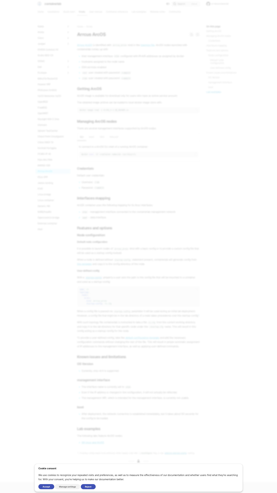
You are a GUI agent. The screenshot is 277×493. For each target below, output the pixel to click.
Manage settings (67, 486)
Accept (46, 486)
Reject (88, 486)
